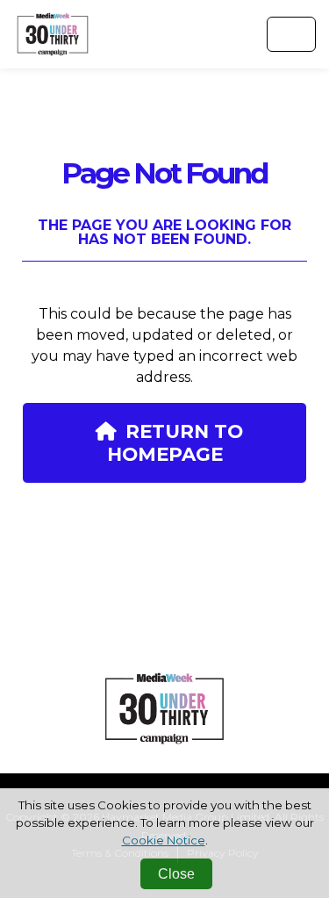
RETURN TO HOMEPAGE (175, 442)
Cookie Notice (163, 840)
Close (176, 873)
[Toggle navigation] (291, 34)
